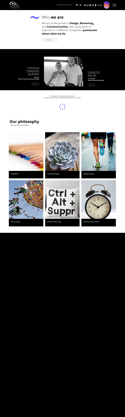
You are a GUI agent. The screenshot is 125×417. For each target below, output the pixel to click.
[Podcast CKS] (98, 5)
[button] (35, 83)
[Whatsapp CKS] (101, 5)
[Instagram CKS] (88, 5)
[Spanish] (77, 5)
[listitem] (26, 155)
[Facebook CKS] (90, 5)
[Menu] (114, 5)
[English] (80, 5)
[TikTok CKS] (93, 5)
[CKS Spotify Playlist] (95, 5)
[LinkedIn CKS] (85, 5)
